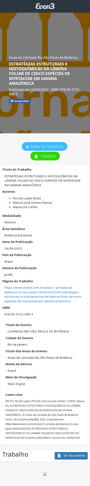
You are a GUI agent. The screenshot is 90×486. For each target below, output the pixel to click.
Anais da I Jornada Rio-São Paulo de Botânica (43, 57)
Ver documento (74, 455)
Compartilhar (21, 100)
